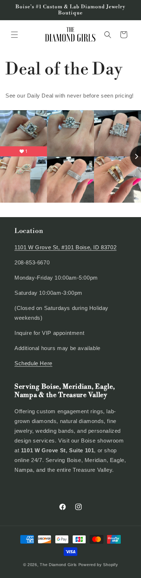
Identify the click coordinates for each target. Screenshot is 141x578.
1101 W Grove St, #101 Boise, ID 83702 (65, 247)
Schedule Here (33, 363)
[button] (14, 35)
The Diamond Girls (58, 564)
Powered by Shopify (98, 564)
